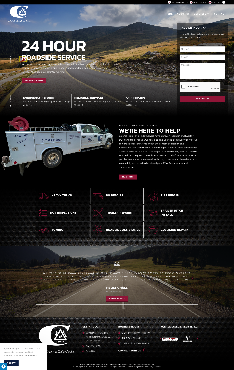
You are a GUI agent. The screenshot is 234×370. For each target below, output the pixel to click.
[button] (128, 177)
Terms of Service (143, 365)
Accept (11, 362)
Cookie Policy (30, 355)
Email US (216, 2)
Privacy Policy (127, 365)
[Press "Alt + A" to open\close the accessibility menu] (3, 366)
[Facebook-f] (143, 349)
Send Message (202, 99)
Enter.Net (157, 367)
